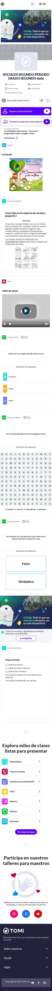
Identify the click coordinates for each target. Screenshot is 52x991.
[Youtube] (38, 914)
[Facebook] (26, 914)
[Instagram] (14, 914)
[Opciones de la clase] (48, 100)
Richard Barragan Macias (18, 100)
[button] (26, 145)
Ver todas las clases (26, 832)
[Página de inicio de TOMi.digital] (3, 4)
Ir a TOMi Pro (26, 638)
